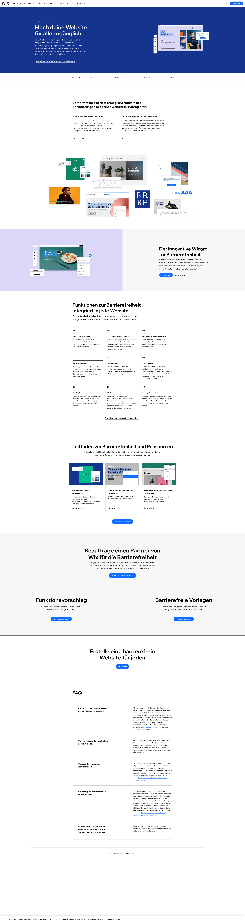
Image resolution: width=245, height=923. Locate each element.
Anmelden (236, 3)
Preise (52, 3)
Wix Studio (70, 3)
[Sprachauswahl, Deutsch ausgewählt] (227, 3)
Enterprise (81, 3)
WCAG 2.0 (148, 130)
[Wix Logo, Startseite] (5, 3)
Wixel (62, 3)
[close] (243, 918)
